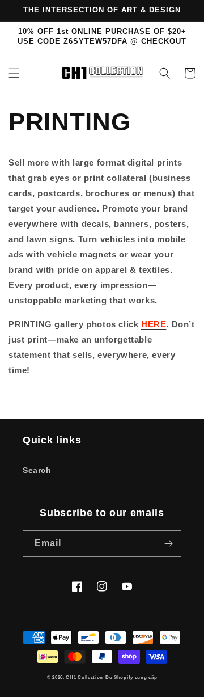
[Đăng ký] (168, 543)
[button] (14, 73)
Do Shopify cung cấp (131, 677)
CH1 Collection (84, 677)
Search (37, 470)
